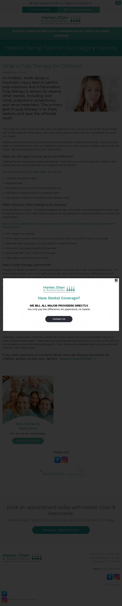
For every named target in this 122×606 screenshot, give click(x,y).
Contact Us (59, 319)
